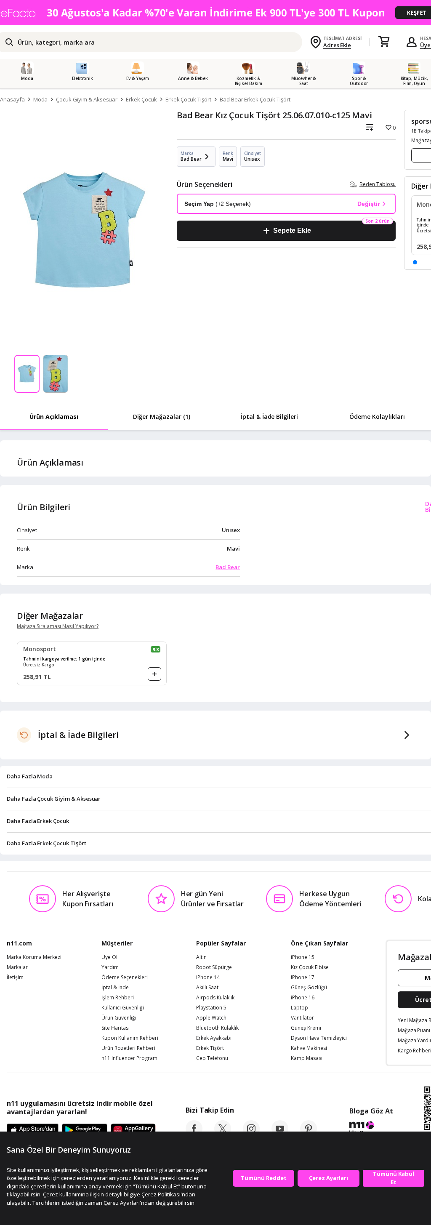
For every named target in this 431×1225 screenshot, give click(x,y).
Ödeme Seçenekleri (124, 977)
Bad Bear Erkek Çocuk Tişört (255, 99)
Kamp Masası (306, 1058)
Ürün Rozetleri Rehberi (128, 1048)
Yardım (110, 967)
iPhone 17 (302, 977)
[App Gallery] (133, 1131)
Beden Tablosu (377, 184)
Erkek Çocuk (141, 99)
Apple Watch (211, 1018)
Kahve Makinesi (309, 1048)
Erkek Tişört (210, 1048)
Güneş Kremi (306, 1028)
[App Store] (33, 1131)
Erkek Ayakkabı (213, 1038)
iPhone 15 (302, 957)
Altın (201, 957)
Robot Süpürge (214, 967)
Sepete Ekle (292, 230)
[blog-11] (371, 1129)
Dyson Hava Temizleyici (319, 1038)
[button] (415, 262)
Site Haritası (115, 1028)
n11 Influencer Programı (130, 1058)
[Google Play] (84, 1131)
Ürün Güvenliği (118, 1018)
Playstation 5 (211, 1007)
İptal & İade (115, 987)
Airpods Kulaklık (215, 997)
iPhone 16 (302, 997)
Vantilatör (302, 1018)
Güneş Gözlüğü (309, 987)
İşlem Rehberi (117, 997)
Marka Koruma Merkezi (34, 957)
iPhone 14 (208, 977)
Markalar (17, 967)
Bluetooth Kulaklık (217, 1028)
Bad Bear (228, 567)
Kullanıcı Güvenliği (122, 1007)
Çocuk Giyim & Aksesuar (86, 99)
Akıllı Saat (207, 987)
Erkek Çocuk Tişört (188, 99)
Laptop (299, 1007)
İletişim (15, 977)
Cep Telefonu (212, 1058)
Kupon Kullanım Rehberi (129, 1038)
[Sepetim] (383, 42)
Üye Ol (109, 957)
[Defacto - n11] (215, 12)
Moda (40, 99)
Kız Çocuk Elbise (310, 967)
